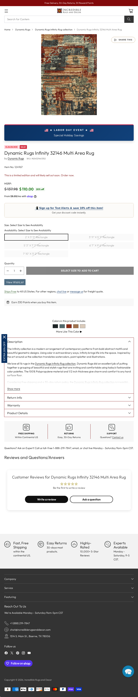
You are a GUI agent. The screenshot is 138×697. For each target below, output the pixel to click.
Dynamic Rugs (22, 29)
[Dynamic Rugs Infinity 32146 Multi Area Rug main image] (69, 74)
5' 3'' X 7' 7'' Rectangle (36, 245)
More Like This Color (69, 331)
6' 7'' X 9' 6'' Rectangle (101, 245)
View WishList (15, 282)
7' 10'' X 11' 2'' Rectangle (36, 253)
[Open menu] (6, 11)
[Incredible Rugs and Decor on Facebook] (6, 653)
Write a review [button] (46, 499)
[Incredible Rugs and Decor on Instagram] (23, 653)
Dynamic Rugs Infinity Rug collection (53, 29)
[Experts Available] (108, 544)
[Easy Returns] (41, 544)
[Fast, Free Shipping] (7, 544)
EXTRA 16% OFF (4, 351)
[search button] (129, 19)
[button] (128, 671)
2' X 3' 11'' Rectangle (36, 237)
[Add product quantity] (20, 271)
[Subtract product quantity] (7, 271)
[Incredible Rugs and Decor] (69, 11)
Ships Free (10, 291)
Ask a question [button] (91, 499)
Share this (125, 40)
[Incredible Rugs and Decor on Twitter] (12, 653)
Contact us (117, 437)
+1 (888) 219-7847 (20, 623)
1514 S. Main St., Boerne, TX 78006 (30, 636)
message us (76, 291)
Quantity (9, 263)
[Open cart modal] (130, 11)
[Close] (4, 337)
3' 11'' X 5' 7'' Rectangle (101, 237)
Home (7, 29)
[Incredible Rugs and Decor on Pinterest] (17, 653)
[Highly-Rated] (74, 544)
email (75, 448)
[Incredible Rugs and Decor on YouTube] (29, 653)
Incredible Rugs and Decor (38, 679)
